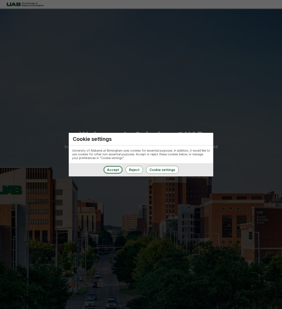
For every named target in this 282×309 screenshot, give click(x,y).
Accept (113, 170)
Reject (134, 170)
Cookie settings (162, 170)
